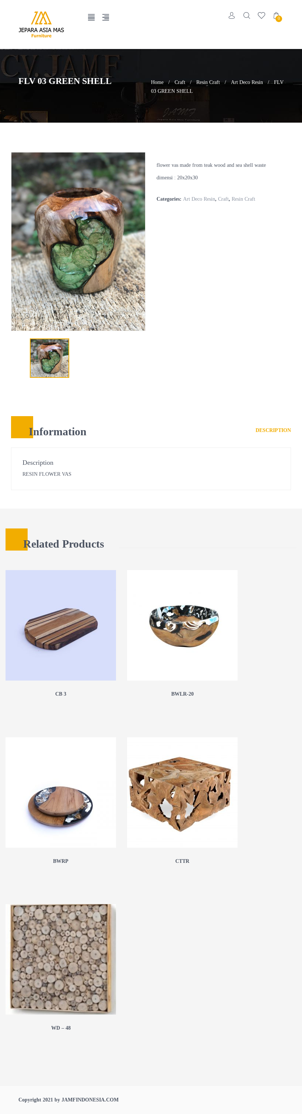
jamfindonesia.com (90, 1100)
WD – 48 (61, 1028)
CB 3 (60, 694)
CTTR (182, 861)
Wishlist (261, 15)
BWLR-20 (182, 694)
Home (157, 82)
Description (273, 430)
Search (246, 15)
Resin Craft (208, 82)
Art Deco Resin (247, 82)
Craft (180, 82)
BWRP (61, 861)
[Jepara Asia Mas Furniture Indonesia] (47, 24)
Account (232, 15)
